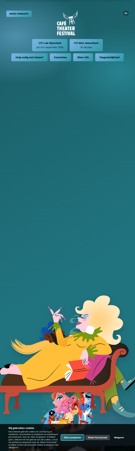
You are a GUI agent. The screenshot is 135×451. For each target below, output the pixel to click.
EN (126, 13)
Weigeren (119, 437)
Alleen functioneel (97, 437)
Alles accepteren (72, 437)
